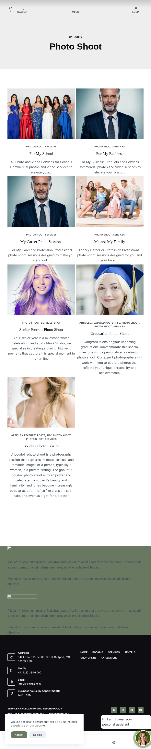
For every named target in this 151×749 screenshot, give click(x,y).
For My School (41, 153)
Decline (37, 734)
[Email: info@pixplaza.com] (11, 682)
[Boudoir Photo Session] (41, 402)
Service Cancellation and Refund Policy (34, 708)
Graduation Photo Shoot (109, 333)
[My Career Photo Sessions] (41, 201)
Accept (19, 734)
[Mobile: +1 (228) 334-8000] (11, 670)
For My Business (109, 153)
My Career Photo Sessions (41, 241)
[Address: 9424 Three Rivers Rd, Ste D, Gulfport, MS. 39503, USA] (11, 657)
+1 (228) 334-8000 (29, 672)
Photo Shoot (35, 146)
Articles (85, 322)
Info (117, 322)
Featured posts (102, 322)
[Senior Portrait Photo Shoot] (41, 289)
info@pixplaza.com (29, 683)
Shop (57, 322)
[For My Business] (110, 113)
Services (51, 146)
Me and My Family (109, 241)
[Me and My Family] (110, 201)
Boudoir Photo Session (41, 446)
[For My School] (41, 113)
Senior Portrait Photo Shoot (41, 329)
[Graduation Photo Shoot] (110, 289)
